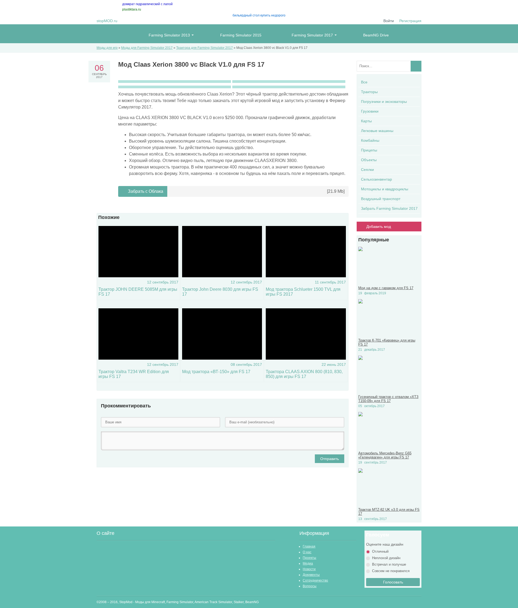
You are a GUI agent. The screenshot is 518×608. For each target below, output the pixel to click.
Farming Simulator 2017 (312, 35)
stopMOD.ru (107, 21)
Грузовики (370, 111)
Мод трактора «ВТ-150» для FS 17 (216, 371)
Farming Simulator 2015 (240, 35)
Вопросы (309, 586)
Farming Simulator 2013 (169, 35)
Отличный (380, 551)
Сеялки (367, 169)
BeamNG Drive (376, 35)
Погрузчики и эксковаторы (384, 101)
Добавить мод (378, 226)
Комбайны (370, 140)
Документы (311, 575)
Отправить (329, 459)
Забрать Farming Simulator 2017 (389, 208)
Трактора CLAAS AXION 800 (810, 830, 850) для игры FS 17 (304, 374)
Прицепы (369, 150)
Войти (388, 21)
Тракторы (369, 92)
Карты (366, 121)
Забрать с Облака (145, 191)
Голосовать (393, 582)
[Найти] (416, 66)
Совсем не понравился (391, 571)
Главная (309, 546)
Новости (309, 569)
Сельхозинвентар (376, 179)
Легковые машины (377, 131)
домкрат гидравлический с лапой (147, 4)
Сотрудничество (315, 580)
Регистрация (410, 21)
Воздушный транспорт (380, 199)
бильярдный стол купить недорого (259, 15)
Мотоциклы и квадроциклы (384, 189)
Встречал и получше (389, 564)
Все (364, 82)
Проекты (309, 558)
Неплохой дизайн (386, 558)
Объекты (369, 160)
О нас (307, 552)
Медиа (308, 563)
